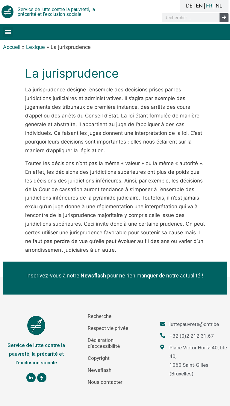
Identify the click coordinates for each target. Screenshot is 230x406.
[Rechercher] (224, 17)
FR (209, 6)
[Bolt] (41, 377)
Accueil (11, 47)
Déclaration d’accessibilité (104, 343)
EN (199, 6)
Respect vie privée (108, 328)
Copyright (99, 358)
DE (189, 6)
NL (219, 6)
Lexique (35, 47)
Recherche (99, 316)
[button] (8, 32)
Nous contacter (105, 382)
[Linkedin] (31, 377)
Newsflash (99, 370)
